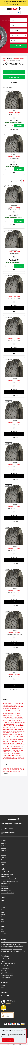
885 (6, 713)
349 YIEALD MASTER (14, 748)
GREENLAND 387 (7, 743)
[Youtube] (8, 995)
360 (19, 719)
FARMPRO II (6, 717)
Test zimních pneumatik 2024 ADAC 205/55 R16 (12, 951)
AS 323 (13, 753)
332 (22, 746)
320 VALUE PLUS (15, 717)
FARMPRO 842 (10, 720)
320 (23, 719)
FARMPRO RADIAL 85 (8, 755)
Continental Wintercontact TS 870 (9, 881)
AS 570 (18, 713)
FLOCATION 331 (18, 755)
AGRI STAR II (6, 739)
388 (13, 722)
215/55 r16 (3, 862)
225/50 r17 (3, 864)
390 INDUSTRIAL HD (14, 724)
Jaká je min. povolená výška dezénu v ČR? (11, 949)
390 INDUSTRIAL (13, 731)
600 (8, 750)
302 (6, 748)
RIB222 (4, 745)
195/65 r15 (3, 848)
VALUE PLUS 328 (19, 759)
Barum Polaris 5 (5, 872)
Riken (2, 919)
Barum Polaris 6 (5, 876)
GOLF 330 (21, 757)
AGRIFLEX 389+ (18, 722)
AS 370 (19, 715)
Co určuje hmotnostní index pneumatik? (11, 944)
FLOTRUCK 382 (20, 741)
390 (8, 713)
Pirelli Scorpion (4, 886)
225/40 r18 (3, 850)
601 (17, 738)
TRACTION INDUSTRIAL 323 (14, 745)
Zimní (2, 931)
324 (23, 715)
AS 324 (4, 720)
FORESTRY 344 (15, 757)
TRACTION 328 (6, 736)
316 (22, 745)
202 (18, 746)
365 (4, 748)
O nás (2, 987)
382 (23, 748)
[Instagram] (4, 995)
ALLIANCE (6, 60)
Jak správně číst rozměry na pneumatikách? (12, 946)
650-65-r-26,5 (17, 770)
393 (4, 750)
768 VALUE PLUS (13, 750)
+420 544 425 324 (8, 828)
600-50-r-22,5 (13, 768)
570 (6, 750)
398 (6, 729)
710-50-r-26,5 (8, 771)
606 (7, 727)
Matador (3, 912)
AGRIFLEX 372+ (15, 708)
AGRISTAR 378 (14, 715)
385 (8, 731)
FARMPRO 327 (6, 715)
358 (19, 738)
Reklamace (3, 970)
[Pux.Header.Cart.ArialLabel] (14, 12)
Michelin (3, 914)
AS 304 (7, 752)
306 (8, 748)
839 (11, 738)
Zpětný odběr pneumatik (7, 973)
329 (18, 726)
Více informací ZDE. (8, 1040)
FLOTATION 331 (7, 707)
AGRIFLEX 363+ (9, 726)
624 (13, 738)
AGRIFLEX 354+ (14, 712)
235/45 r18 (3, 855)
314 (20, 746)
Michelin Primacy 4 (5, 888)
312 (15, 738)
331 (19, 727)
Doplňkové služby (5, 959)
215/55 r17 (3, 852)
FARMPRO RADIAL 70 (8, 733)
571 (9, 738)
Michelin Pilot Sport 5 (6, 890)
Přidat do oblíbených (11, 129)
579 (12, 710)
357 (21, 748)
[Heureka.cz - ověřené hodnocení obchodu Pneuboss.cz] (4, 1007)
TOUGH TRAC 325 (17, 734)
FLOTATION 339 (7, 757)
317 (23, 712)
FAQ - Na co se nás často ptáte (8, 963)
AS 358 (14, 752)
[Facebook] (1, 995)
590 (23, 727)
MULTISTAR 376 (18, 720)
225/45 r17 (3, 845)
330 (18, 736)
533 (7, 738)
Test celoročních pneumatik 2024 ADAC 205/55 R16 (14, 942)
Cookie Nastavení (5, 977)
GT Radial (3, 907)
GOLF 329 (5, 759)
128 (16, 746)
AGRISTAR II (6, 703)
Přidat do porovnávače (14, 129)
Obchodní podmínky (6, 966)
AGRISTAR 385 (6, 719)
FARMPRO (17, 753)
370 (21, 717)
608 (21, 719)
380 (4, 713)
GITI (2, 905)
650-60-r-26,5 (10, 770)
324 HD (11, 746)
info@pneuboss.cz (8, 832)
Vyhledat (18, 45)
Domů (4, 58)
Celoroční (3, 933)
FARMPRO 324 (8, 705)
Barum (2, 900)
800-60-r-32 (21, 771)
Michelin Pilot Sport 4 (6, 883)
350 (18, 703)
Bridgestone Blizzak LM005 (7, 893)
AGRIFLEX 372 (6, 712)
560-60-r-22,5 (6, 768)
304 (6, 731)
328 (14, 746)
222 (16, 727)
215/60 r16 (3, 857)
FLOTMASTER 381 (15, 707)
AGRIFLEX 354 (12, 713)
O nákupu (3, 961)
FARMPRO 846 (16, 705)
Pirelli (2, 921)
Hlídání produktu (17, 129)
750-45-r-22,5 (15, 771)
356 (21, 727)
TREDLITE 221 (11, 759)
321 (14, 736)
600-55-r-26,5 (19, 768)
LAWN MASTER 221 (17, 743)
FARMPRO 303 (12, 741)
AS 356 (15, 726)
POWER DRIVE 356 (7, 722)
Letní (2, 929)
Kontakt (3, 985)
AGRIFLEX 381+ (13, 739)
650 (21, 738)
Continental (3, 903)
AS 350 (20, 712)
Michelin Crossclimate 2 (7, 874)
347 (4, 729)
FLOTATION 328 (7, 710)
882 (10, 717)
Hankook (3, 910)
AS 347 (10, 752)
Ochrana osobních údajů (7, 975)
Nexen (2, 917)
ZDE (17, 4)
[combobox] (18, 20)
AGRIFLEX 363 (21, 731)
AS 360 (9, 729)
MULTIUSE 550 (13, 703)
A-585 (20, 726)
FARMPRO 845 (16, 710)
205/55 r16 (3, 843)
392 (12, 736)
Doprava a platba (5, 968)
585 (20, 724)
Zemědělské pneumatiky (18, 58)
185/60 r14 (3, 859)
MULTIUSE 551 (11, 727)
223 (16, 736)
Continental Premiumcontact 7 (8, 879)
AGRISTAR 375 (14, 719)
